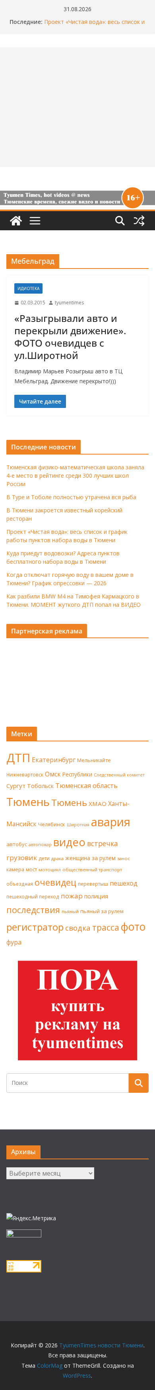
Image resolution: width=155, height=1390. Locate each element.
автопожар (40, 844)
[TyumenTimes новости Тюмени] (15, 220)
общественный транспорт (92, 869)
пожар (72, 895)
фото (133, 926)
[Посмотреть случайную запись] (139, 220)
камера (15, 869)
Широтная (78, 824)
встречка (102, 843)
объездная (19, 883)
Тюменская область (86, 785)
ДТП (18, 758)
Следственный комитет (119, 775)
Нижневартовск (24, 774)
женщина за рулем (90, 858)
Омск (53, 774)
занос (123, 858)
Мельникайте (94, 760)
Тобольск (40, 786)
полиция (96, 896)
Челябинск (51, 824)
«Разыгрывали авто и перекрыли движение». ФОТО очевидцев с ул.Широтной (70, 337)
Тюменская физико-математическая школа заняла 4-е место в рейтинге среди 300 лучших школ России (75, 475)
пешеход (124, 883)
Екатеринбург (54, 759)
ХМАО (98, 804)
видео (69, 842)
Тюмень (28, 801)
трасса (105, 927)
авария (110, 822)
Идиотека (28, 288)
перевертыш (93, 883)
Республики (77, 774)
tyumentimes (69, 302)
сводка (78, 928)
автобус (16, 844)
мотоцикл (50, 869)
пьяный (70, 911)
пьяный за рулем (102, 911)
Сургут (15, 786)
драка (57, 858)
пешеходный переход (32, 896)
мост (31, 869)
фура (13, 942)
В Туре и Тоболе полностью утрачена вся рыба (71, 497)
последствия (33, 910)
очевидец (55, 882)
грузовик (21, 857)
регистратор (35, 926)
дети (44, 858)
